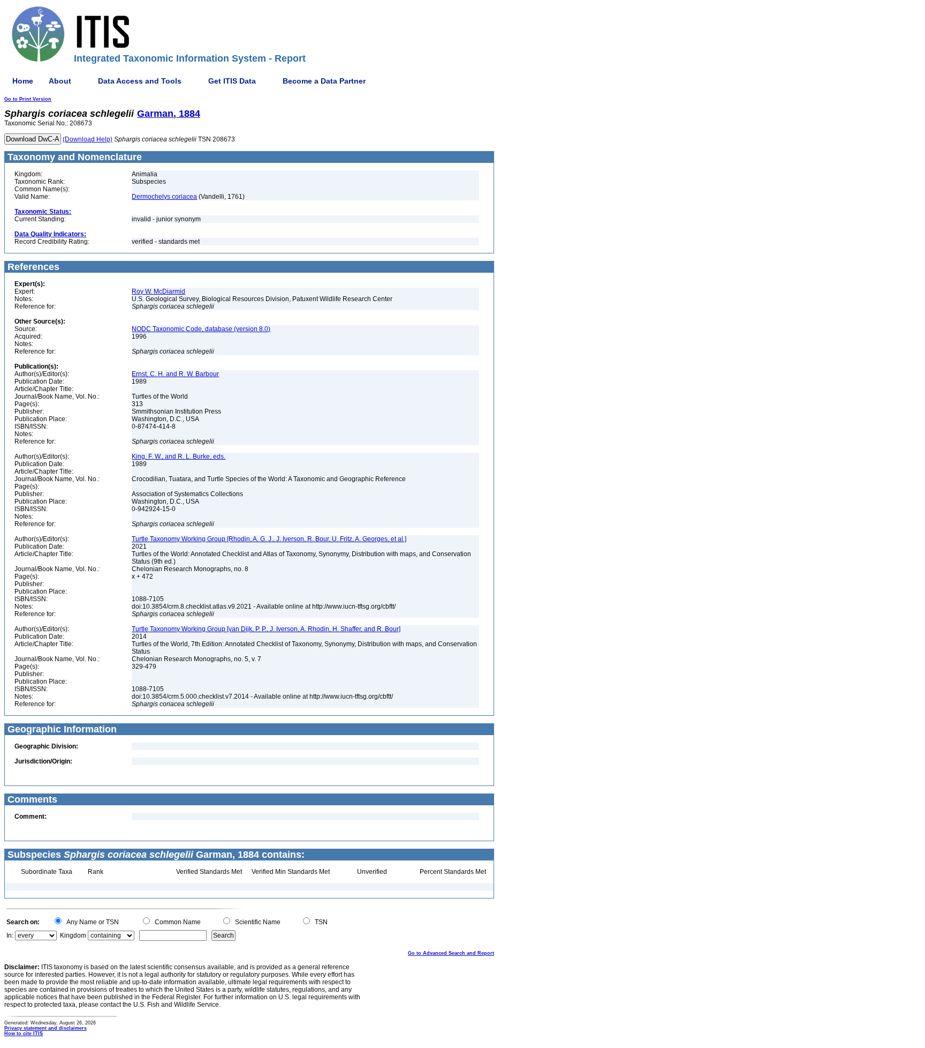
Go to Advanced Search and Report (451, 953)
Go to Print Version (27, 99)
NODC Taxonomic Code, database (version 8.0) (201, 329)
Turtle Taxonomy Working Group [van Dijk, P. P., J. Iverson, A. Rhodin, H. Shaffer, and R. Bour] (266, 629)
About (60, 81)
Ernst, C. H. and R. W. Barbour (175, 374)
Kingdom (73, 935)
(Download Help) (87, 139)
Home (22, 81)
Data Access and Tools (139, 81)
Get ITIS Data (232, 81)
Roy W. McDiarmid (158, 291)
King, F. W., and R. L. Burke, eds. (178, 456)
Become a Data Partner (324, 81)
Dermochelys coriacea (164, 196)
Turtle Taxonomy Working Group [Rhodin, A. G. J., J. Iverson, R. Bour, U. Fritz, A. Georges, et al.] (269, 539)
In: (9, 935)
